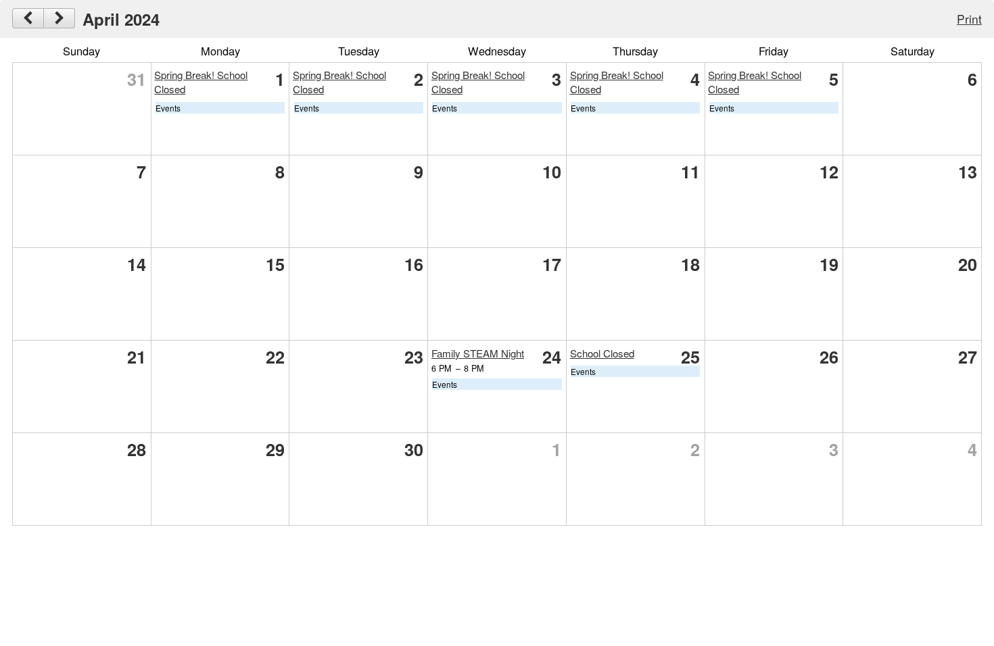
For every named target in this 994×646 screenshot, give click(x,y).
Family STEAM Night (477, 353)
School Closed (602, 353)
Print (969, 18)
